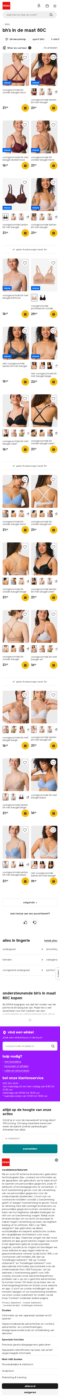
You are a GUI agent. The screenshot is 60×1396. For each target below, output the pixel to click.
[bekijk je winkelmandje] (47, 6)
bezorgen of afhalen (16, 1066)
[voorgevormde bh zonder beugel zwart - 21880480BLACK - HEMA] (34, 433)
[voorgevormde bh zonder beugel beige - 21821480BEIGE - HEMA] (42, 433)
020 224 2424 (10, 1083)
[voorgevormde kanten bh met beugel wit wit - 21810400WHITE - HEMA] (34, 729)
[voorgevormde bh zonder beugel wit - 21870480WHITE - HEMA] (34, 513)
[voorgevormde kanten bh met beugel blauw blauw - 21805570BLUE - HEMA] (50, 92)
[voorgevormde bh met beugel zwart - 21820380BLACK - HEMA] (5, 433)
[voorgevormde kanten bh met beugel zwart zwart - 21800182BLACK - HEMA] (34, 581)
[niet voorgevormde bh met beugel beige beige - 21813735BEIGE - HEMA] (34, 365)
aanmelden (30, 1148)
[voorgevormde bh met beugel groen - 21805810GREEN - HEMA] (22, 433)
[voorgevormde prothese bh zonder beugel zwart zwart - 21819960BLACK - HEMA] (43, 297)
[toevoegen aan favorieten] (25, 57)
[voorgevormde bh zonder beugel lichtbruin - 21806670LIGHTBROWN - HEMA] (21, 513)
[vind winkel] (53, 1046)
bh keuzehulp (18, 39)
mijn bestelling (12, 1061)
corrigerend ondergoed (16, 970)
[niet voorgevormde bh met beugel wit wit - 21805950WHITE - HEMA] (42, 365)
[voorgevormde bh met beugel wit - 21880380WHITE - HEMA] (34, 648)
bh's (7, 24)
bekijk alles (50, 940)
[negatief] (35, 922)
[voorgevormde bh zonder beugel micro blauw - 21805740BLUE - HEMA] (50, 433)
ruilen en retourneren (16, 1070)
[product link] (16, 69)
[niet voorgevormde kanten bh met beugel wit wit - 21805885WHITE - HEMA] (34, 865)
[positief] (25, 922)
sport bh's (38, 39)
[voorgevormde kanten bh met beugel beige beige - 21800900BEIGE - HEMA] (42, 92)
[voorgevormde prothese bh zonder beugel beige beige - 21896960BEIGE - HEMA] (34, 297)
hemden (7, 959)
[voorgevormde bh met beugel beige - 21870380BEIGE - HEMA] (14, 433)
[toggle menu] (55, 6)
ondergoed (9, 949)
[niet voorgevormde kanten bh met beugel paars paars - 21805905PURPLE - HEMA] (43, 865)
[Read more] (30, 1019)
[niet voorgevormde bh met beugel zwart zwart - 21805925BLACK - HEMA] (50, 365)
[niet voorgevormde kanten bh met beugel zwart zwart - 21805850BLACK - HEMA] (51, 865)
